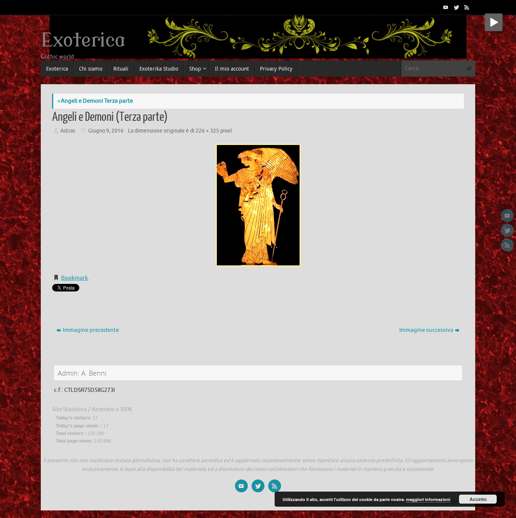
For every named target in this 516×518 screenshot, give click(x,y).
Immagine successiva (426, 330)
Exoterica (83, 40)
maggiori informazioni (428, 499)
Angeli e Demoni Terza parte (95, 101)
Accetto (478, 499)
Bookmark (74, 278)
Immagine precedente (91, 330)
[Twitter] (455, 7)
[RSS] (466, 7)
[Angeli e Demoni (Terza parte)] (258, 205)
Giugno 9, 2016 (106, 131)
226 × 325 (207, 131)
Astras (67, 131)
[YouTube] (445, 7)
